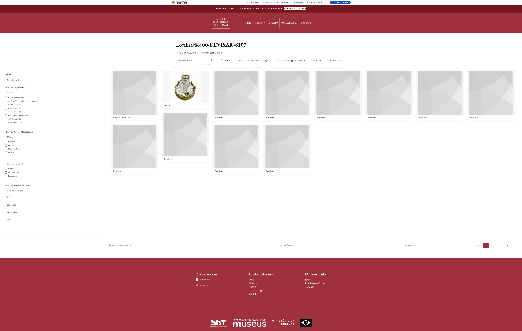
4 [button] (507, 245)
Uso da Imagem (289, 23)
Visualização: (284, 61)
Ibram (308, 279)
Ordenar (240, 61)
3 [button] (500, 245)
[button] (478, 245)
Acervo (259, 23)
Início (248, 23)
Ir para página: (409, 245)
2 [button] (492, 245)
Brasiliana (298, 2)
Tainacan (309, 287)
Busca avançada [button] (206, 65)
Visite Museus (253, 2)
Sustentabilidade (314, 2)
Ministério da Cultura (315, 283)
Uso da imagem (257, 290)
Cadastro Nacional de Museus (276, 2)
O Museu (273, 23)
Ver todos (8, 127)
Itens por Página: (286, 245)
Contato (306, 23)
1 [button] (485, 245)
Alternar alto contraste (295, 8)
